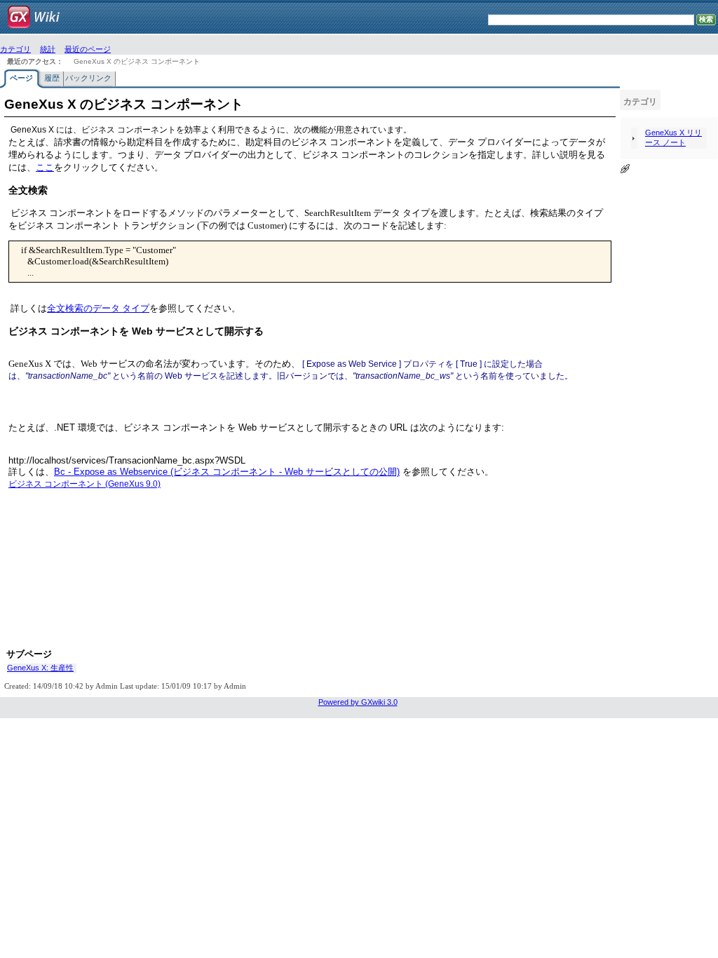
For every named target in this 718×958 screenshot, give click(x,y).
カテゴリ (15, 49)
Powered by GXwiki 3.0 (358, 702)
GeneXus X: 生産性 (40, 667)
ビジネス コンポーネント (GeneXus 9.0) (84, 484)
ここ (45, 167)
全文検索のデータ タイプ (98, 308)
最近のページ (88, 49)
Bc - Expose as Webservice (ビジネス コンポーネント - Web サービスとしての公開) (227, 471)
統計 (47, 49)
